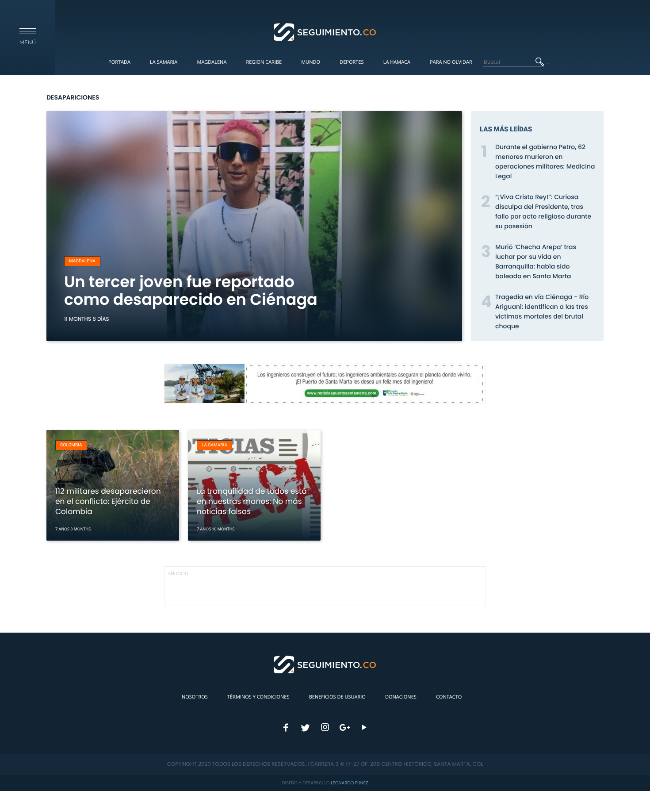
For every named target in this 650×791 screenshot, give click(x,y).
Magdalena (211, 62)
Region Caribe (264, 62)
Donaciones (401, 697)
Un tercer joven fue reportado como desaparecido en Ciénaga (190, 291)
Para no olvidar (451, 62)
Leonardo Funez (349, 782)
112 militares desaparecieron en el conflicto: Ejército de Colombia (108, 501)
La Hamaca (396, 62)
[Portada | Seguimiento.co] (325, 31)
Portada (119, 62)
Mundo (310, 62)
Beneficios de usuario (337, 697)
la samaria (214, 445)
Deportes (351, 62)
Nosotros (195, 697)
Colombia (71, 445)
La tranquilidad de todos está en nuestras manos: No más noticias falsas (252, 501)
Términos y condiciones (258, 697)
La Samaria (163, 62)
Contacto (449, 697)
